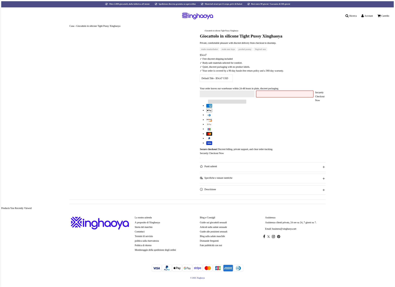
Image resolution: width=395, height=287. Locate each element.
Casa (71, 26)
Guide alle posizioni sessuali (213, 231)
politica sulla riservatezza (147, 241)
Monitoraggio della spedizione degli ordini (155, 250)
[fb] (265, 236)
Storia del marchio (143, 227)
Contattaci (140, 231)
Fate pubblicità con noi (211, 245)
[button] (227, 94)
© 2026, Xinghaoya (197, 278)
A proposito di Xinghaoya (147, 222)
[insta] (274, 236)
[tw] (269, 237)
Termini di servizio (144, 236)
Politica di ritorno (143, 245)
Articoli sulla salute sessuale (213, 227)
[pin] (279, 236)
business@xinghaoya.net (284, 228)
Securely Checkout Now (319, 96)
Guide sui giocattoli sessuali (213, 222)
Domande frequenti (209, 241)
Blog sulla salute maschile (212, 236)
